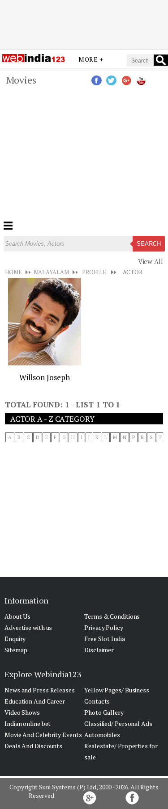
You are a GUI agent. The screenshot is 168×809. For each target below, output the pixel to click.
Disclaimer (99, 650)
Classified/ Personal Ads (118, 723)
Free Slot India (104, 638)
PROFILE (94, 272)
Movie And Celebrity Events (43, 734)
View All (150, 261)
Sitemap (15, 650)
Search (149, 243)
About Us (17, 616)
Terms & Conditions (112, 616)
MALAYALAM (51, 272)
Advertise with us (28, 627)
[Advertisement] (84, 23)
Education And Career (34, 701)
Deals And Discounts (33, 746)
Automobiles (102, 734)
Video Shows (22, 712)
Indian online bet (27, 723)
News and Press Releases (39, 690)
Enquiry (15, 638)
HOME (13, 272)
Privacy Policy (103, 627)
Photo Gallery (104, 712)
